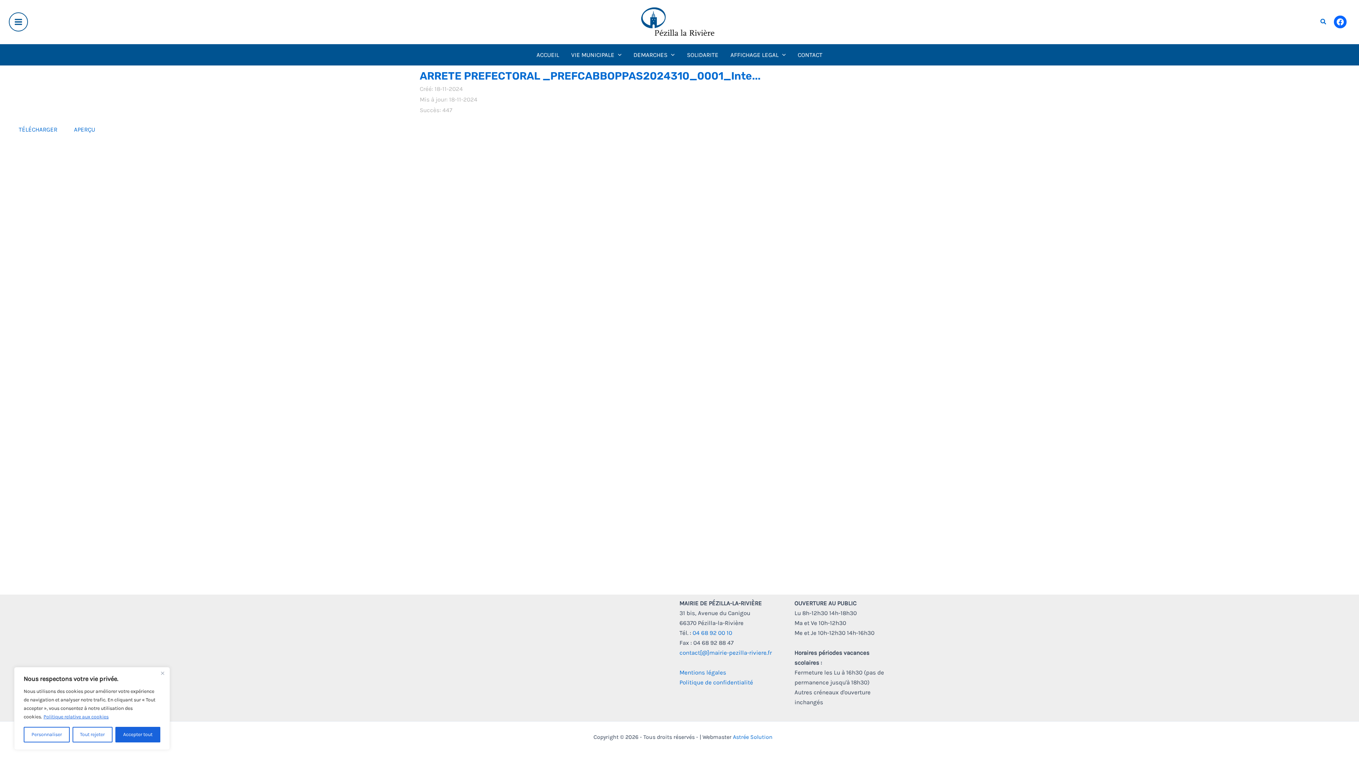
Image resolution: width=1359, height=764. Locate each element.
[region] (92, 708)
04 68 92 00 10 (712, 632)
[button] (1323, 22)
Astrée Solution (753, 737)
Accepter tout (138, 734)
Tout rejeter (92, 734)
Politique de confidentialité (716, 682)
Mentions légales (703, 672)
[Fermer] (162, 673)
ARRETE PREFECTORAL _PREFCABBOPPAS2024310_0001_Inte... (590, 76)
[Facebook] (1340, 22)
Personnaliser (46, 734)
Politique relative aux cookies (76, 717)
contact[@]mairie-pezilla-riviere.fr (726, 652)
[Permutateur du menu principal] (18, 21)
